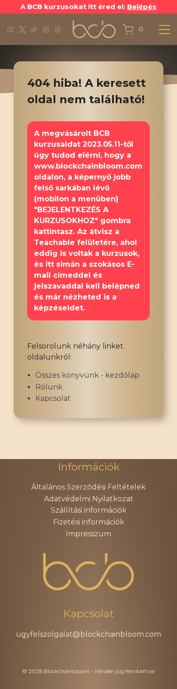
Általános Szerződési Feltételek (88, 487)
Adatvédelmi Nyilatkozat (88, 498)
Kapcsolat (53, 398)
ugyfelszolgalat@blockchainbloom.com (88, 634)
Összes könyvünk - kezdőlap (87, 375)
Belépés (142, 6)
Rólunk (49, 387)
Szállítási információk (89, 510)
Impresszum (88, 533)
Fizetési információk (88, 522)
